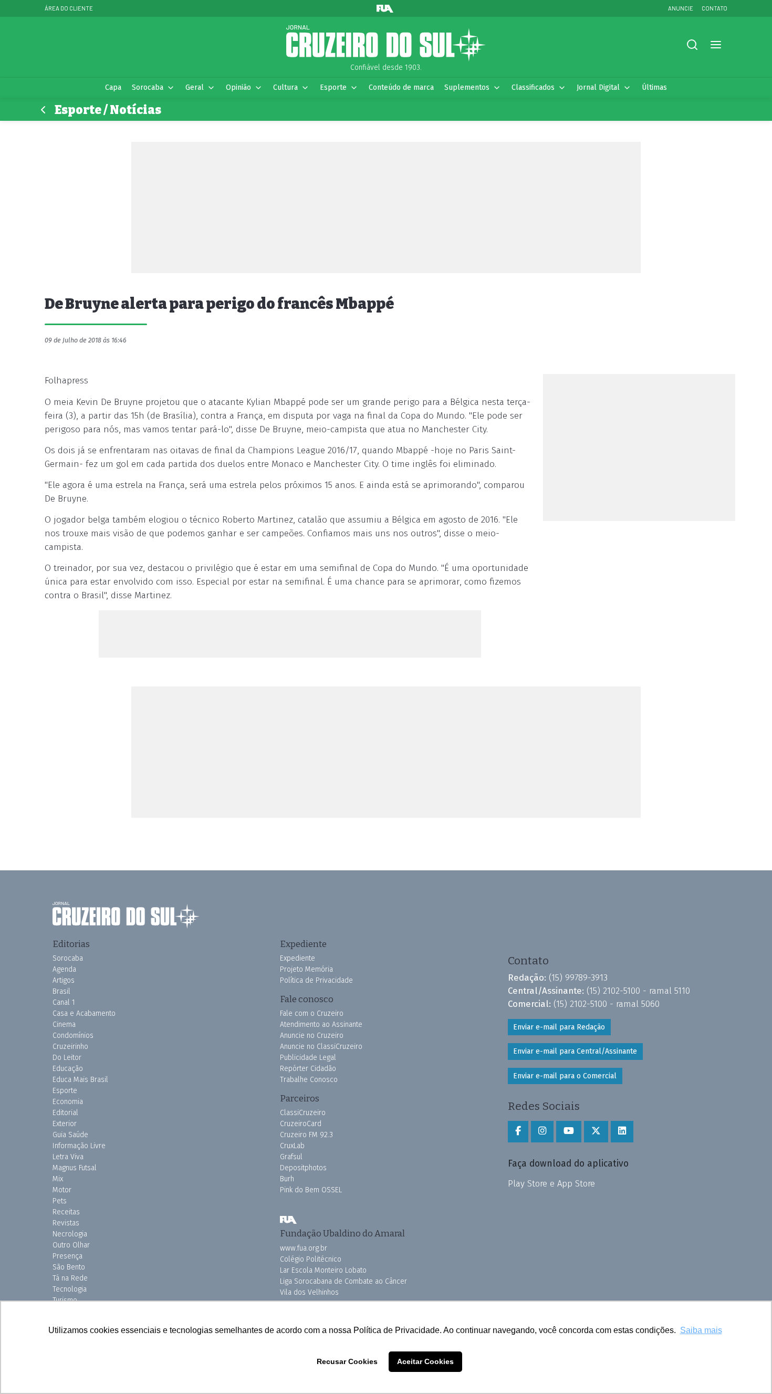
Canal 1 (64, 1002)
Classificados (533, 87)
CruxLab (292, 1145)
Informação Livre (79, 1145)
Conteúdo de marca (401, 87)
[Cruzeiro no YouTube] (568, 1131)
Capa (113, 87)
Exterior (65, 1123)
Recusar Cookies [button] (347, 1361)
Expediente (297, 958)
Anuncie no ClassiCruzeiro (321, 1046)
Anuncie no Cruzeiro (311, 1035)
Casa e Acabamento (84, 1013)
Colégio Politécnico (310, 1259)
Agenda (64, 969)
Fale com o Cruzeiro (311, 1013)
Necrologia (70, 1234)
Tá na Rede (70, 1278)
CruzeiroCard (300, 1123)
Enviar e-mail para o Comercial (565, 1075)
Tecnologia (70, 1289)
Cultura (285, 87)
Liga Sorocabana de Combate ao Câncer (343, 1281)
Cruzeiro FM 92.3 (306, 1134)
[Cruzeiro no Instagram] (542, 1131)
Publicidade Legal (308, 1057)
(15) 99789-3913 (578, 977)
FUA (288, 1219)
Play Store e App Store (551, 1183)
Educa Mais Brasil (80, 1079)
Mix (58, 1178)
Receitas (66, 1212)
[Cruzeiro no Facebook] (518, 1131)
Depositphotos (303, 1167)
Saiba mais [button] (701, 1330)
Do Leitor (67, 1057)
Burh (287, 1178)
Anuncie (680, 8)
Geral (194, 87)
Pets (60, 1201)
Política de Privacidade (316, 980)
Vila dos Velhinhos (309, 1292)
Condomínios (73, 1035)
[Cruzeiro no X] (596, 1131)
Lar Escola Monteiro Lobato (323, 1270)
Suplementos (466, 87)
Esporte (333, 87)
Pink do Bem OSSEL (311, 1189)
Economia (68, 1101)
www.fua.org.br (303, 1248)
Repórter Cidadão (308, 1068)
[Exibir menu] (715, 45)
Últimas (654, 87)
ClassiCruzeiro (303, 1112)
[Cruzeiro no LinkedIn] (622, 1131)
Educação (68, 1068)
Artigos (64, 980)
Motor (62, 1189)
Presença (67, 1256)
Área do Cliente (69, 8)
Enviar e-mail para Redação (559, 1027)
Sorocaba (147, 87)
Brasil (61, 991)
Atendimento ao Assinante (321, 1024)
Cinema (64, 1024)
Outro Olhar (71, 1245)
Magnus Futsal (75, 1167)
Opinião (238, 87)
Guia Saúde (70, 1134)
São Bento (69, 1267)
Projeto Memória (306, 969)
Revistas (66, 1223)
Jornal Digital (598, 87)
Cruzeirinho (70, 1046)
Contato (714, 8)
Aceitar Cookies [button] (425, 1361)
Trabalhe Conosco (309, 1079)
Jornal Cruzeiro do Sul (386, 43)
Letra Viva (68, 1156)
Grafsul (291, 1156)
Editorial (65, 1112)
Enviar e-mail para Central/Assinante (575, 1051)
